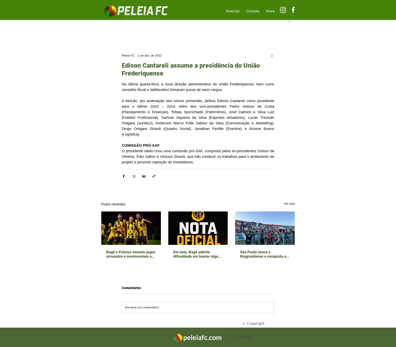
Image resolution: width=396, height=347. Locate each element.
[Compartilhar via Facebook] (124, 176)
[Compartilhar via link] (154, 176)
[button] (290, 21)
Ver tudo (289, 203)
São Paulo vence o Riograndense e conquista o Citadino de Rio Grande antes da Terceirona (264, 254)
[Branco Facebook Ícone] (293, 10)
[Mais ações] (271, 55)
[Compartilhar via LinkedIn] (144, 176)
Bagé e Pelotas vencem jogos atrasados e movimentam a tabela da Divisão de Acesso (130, 254)
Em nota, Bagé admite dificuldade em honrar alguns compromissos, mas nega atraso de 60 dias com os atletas (197, 254)
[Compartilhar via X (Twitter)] (134, 176)
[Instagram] (283, 10)
